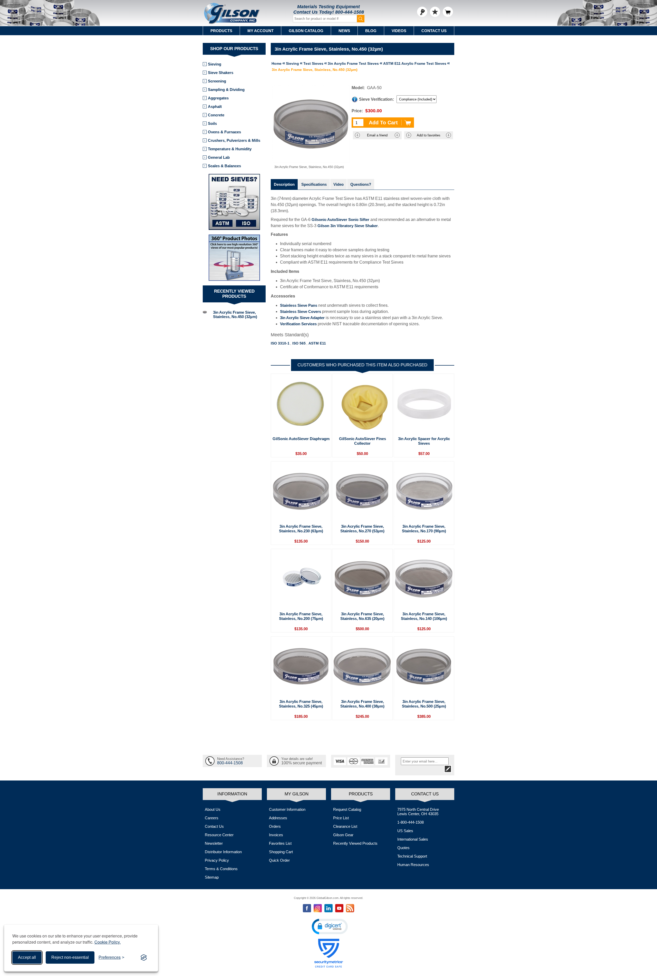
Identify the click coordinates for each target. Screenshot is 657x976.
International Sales (412, 839)
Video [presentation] (338, 184)
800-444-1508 (349, 12)
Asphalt (215, 106)
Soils (212, 123)
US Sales (405, 831)
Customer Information (287, 809)
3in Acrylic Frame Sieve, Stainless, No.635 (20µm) (362, 616)
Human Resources (413, 864)
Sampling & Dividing (226, 89)
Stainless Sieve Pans (298, 305)
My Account (260, 31)
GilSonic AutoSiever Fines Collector (362, 440)
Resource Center (219, 835)
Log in (422, 12)
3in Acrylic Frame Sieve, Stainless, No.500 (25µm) (424, 703)
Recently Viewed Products (355, 843)
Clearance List (345, 826)
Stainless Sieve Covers (300, 311)
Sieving (214, 64)
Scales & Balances (224, 166)
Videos (399, 31)
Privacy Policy (217, 860)
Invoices (276, 835)
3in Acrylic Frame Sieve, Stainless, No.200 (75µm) (301, 616)
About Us (212, 809)
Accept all (27, 957)
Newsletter (214, 843)
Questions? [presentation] (360, 184)
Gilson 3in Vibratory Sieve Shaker (347, 226)
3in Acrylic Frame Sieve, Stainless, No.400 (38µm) (362, 703)
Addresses (278, 818)
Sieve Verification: (376, 99)
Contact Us (434, 31)
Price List (341, 818)
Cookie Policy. (107, 942)
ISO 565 (299, 343)
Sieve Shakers (220, 72)
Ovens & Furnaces (224, 132)
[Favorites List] (435, 12)
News (344, 31)
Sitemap (212, 877)
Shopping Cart (281, 852)
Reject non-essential (70, 957)
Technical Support (412, 856)
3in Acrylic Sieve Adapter (302, 317)
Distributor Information (223, 852)
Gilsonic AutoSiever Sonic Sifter (340, 219)
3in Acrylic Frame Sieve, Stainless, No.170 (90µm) (424, 528)
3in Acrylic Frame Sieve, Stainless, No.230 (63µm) (301, 528)
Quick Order (279, 860)
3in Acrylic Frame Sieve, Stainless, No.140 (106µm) (424, 616)
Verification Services (298, 324)
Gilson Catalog (306, 31)
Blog (370, 31)
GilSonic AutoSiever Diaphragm (301, 438)
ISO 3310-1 (280, 343)
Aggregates (218, 98)
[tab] (284, 184)
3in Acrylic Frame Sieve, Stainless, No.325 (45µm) (301, 703)
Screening (217, 81)
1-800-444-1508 (410, 822)
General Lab (219, 157)
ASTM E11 (317, 343)
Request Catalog (347, 809)
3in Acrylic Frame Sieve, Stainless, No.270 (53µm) (362, 528)
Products (221, 31)
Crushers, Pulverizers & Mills (234, 140)
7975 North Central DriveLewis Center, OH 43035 (418, 811)
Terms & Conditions (221, 869)
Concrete (216, 115)
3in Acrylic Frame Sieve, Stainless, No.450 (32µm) (235, 314)
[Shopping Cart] (448, 12)
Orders (275, 826)
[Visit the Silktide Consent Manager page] (144, 957)
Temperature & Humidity (230, 149)
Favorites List (280, 843)
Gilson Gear (343, 835)
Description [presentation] (284, 184)
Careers (211, 818)
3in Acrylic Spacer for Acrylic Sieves (424, 440)
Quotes (403, 847)
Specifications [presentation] (314, 184)
